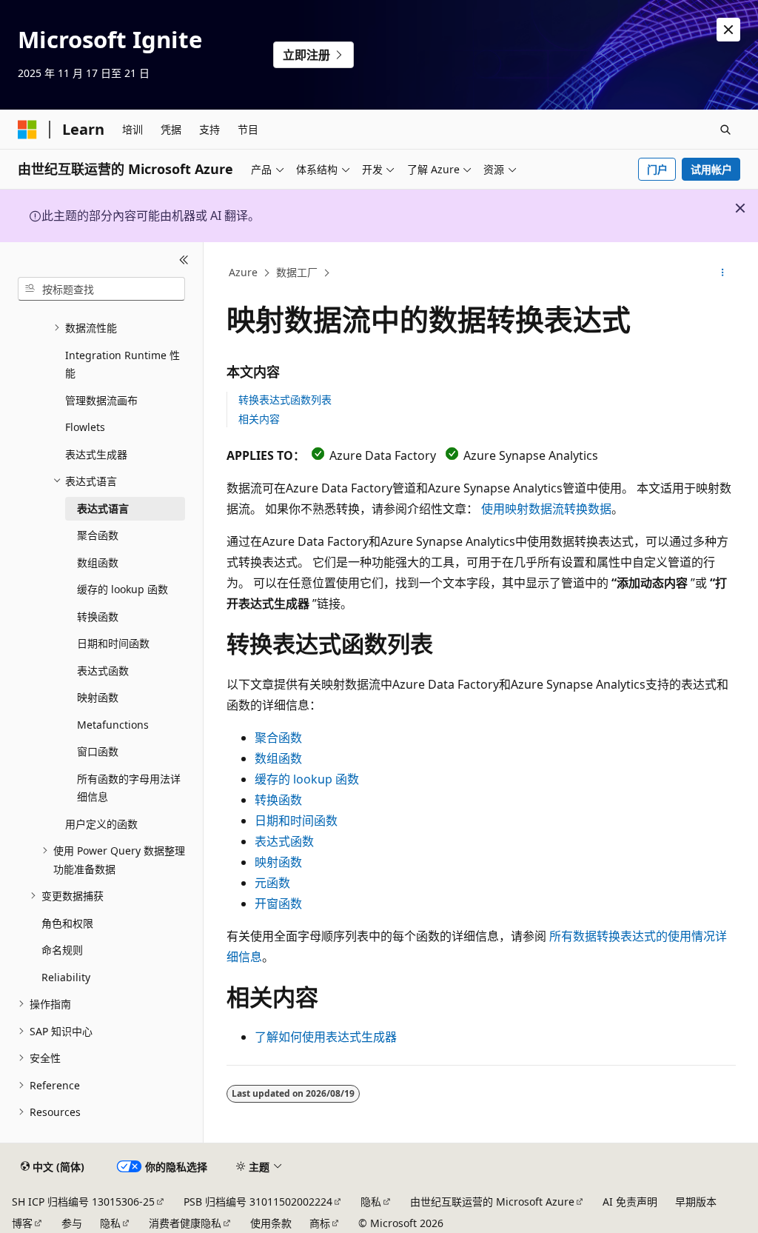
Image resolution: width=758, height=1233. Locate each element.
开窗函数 (278, 903)
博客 (22, 1223)
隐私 (370, 1201)
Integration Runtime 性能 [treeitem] (122, 364)
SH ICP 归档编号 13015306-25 (83, 1201)
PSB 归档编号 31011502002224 (258, 1201)
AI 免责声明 (630, 1201)
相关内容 (259, 419)
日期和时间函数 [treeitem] (113, 643)
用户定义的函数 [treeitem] (101, 824)
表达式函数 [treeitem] (103, 671)
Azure (243, 272)
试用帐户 (711, 169)
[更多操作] (722, 273)
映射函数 (278, 862)
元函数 (272, 883)
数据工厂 (297, 272)
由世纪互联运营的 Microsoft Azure (492, 1201)
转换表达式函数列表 (285, 399)
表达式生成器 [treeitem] (96, 454)
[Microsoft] (27, 129)
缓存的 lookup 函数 (307, 779)
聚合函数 (278, 737)
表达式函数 (284, 841)
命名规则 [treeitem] (62, 950)
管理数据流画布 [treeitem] (101, 400)
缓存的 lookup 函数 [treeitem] (122, 589)
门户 (657, 169)
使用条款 (271, 1223)
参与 (71, 1223)
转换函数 (278, 800)
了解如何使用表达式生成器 (326, 1037)
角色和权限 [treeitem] (67, 923)
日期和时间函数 (296, 820)
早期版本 (696, 1201)
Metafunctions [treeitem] (113, 725)
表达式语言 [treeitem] (103, 508)
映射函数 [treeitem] (97, 697)
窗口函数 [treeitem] (97, 751)
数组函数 (278, 758)
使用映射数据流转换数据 (546, 509)
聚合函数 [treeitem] (97, 535)
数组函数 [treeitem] (97, 562)
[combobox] (101, 289)
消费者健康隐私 (185, 1223)
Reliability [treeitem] (65, 977)
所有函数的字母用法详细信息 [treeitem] (129, 788)
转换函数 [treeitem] (97, 616)
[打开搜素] (725, 129)
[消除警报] (728, 29)
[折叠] (184, 260)
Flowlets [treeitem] (85, 427)
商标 (319, 1223)
